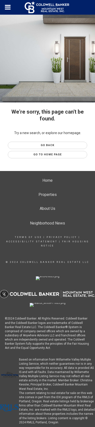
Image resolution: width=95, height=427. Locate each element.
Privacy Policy (62, 237)
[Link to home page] (47, 7)
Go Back (47, 145)
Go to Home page (47, 154)
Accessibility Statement (31, 241)
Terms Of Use (28, 237)
